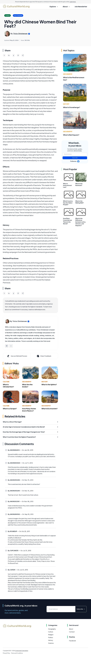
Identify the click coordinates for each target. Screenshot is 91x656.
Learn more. (73, 1)
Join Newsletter (81, 6)
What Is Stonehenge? (71, 107)
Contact (72, 632)
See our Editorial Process (19, 356)
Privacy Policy (6, 653)
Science (51, 643)
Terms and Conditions (17, 653)
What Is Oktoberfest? (8, 385)
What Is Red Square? (71, 135)
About (71, 629)
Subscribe (75, 157)
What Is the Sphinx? (49, 384)
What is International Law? (67, 185)
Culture (6, 382)
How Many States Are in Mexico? (29, 410)
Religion (50, 635)
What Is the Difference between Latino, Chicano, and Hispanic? (80, 222)
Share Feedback (45, 356)
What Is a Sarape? (10, 409)
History (45, 382)
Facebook (72, 641)
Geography (26, 382)
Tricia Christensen (20, 34)
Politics (50, 637)
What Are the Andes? (27, 385)
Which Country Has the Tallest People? (68, 202)
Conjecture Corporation (21, 650)
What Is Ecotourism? (50, 409)
